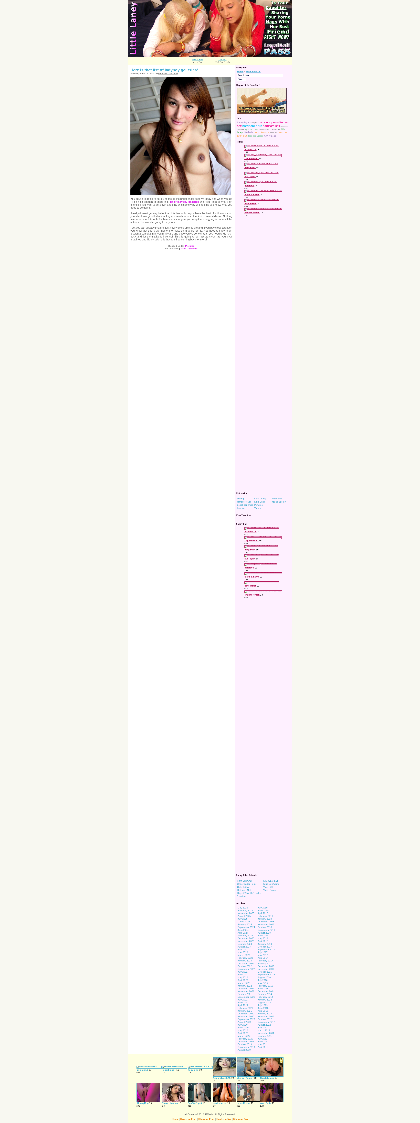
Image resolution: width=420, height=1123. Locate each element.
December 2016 (266, 966)
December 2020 (246, 1013)
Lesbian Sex (276, 129)
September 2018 (266, 930)
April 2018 (263, 941)
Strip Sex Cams (271, 884)
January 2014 (265, 999)
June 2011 (263, 1041)
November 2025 (246, 913)
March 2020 (244, 1036)
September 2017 (266, 949)
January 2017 (265, 963)
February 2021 (245, 1008)
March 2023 (244, 955)
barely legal (243, 122)
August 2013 (264, 1002)
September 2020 (246, 1019)
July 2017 (263, 952)
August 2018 (264, 932)
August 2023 (244, 946)
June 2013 (263, 1008)
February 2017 (265, 960)
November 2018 (266, 924)
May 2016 (263, 983)
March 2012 (264, 1030)
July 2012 (263, 1027)
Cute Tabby (243, 887)
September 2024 (246, 927)
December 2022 (246, 963)
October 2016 (265, 971)
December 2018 (266, 921)
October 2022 (245, 966)
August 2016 (264, 977)
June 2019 (263, 910)
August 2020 (244, 1022)
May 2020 (243, 1030)
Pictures (189, 246)
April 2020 (243, 1033)
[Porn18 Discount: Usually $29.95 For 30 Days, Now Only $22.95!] (210, 55)
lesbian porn (264, 129)
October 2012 (265, 1019)
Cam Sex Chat (244, 880)
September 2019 (246, 1047)
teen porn (283, 132)
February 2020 (245, 1038)
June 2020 (243, 1027)
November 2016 (266, 969)
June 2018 (263, 935)
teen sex (242, 135)
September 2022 (246, 969)
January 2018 (265, 944)
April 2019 (263, 913)
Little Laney (260, 498)
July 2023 (243, 949)
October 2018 (265, 927)
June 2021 (243, 1002)
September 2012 (266, 1022)
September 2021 (246, 997)
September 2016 (266, 974)
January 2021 (245, 1011)
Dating (240, 498)
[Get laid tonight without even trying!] (262, 113)
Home (240, 71)
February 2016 (265, 985)
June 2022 (243, 974)
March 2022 (244, 983)
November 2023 (246, 941)
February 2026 (245, 910)
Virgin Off (268, 887)
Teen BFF (223, 60)
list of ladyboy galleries (184, 201)
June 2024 (243, 930)
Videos (257, 508)
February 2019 (265, 916)
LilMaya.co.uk (270, 880)
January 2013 (265, 1013)
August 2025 (244, 916)
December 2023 (246, 938)
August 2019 (244, 1050)
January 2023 (245, 960)
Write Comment (189, 248)
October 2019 (245, 1044)
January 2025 (245, 924)
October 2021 (245, 994)
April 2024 (243, 932)
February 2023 (245, 958)
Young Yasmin (279, 501)
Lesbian (241, 508)
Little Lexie (259, 501)
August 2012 (264, 1024)
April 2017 (263, 958)
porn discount (262, 132)
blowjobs (254, 123)
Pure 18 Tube (197, 60)
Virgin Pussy (269, 890)
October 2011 (265, 1036)
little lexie (248, 132)
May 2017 (263, 955)
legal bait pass (251, 129)
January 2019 (265, 918)
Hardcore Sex (244, 501)
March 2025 (244, 921)
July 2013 (263, 1005)
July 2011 (262, 1038)
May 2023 (243, 952)
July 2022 (243, 971)
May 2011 (263, 1044)
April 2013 (263, 1011)
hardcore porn (252, 126)
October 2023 (245, 944)
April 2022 (243, 980)
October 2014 (265, 994)
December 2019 (246, 1041)
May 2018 (263, 938)
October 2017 (265, 946)
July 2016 (263, 980)
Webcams (277, 498)
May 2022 (243, 977)
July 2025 (243, 918)
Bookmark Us (253, 71)
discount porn (268, 122)
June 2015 (263, 988)
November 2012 (266, 1016)
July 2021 (243, 999)
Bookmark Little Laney (168, 73)
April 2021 (243, 1005)
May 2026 (243, 907)
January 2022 (245, 985)
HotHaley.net (244, 890)
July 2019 (263, 907)
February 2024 (245, 935)
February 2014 (265, 997)
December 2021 (246, 988)
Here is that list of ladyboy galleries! (164, 70)
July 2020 (243, 1024)
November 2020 (246, 1016)
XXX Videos (270, 135)
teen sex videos (255, 136)
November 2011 (266, 1033)
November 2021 (246, 991)
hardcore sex (271, 126)
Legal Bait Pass (245, 505)
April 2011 (263, 1047)
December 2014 (266, 991)
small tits (273, 133)
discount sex (240, 1119)
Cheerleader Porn (246, 884)
